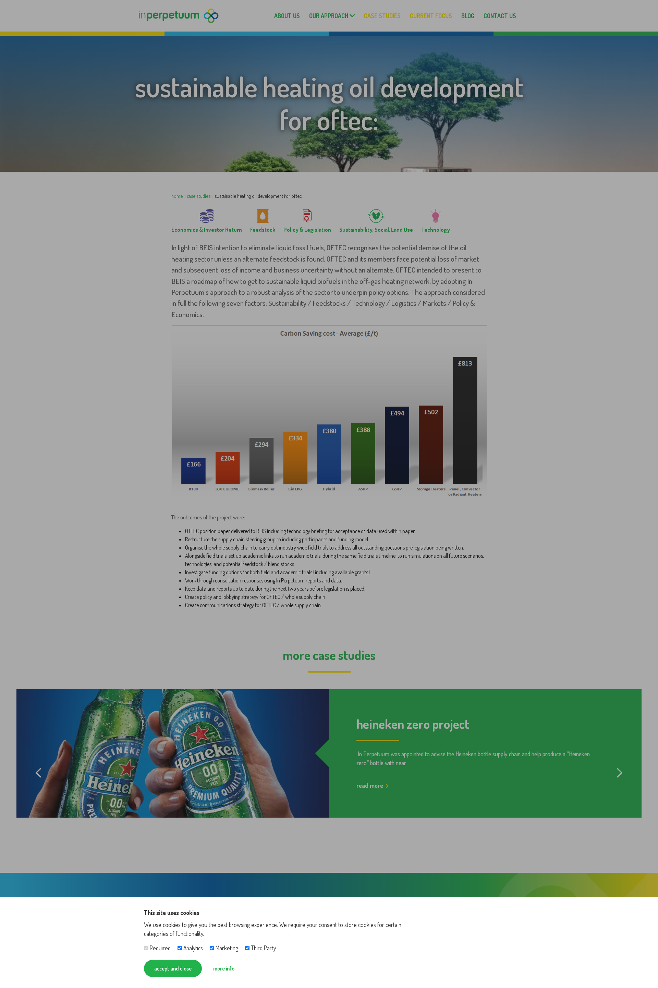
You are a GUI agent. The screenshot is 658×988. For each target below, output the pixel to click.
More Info (223, 968)
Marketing (226, 948)
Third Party (262, 948)
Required (159, 948)
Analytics (192, 948)
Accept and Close (173, 968)
